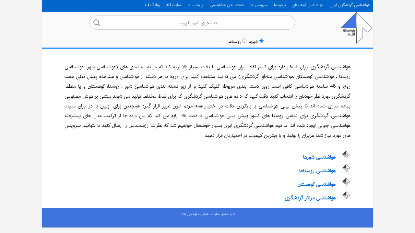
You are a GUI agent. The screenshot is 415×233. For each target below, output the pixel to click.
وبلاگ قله (152, 5)
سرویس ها (258, 5)
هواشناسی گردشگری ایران (350, 5)
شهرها (253, 42)
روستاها (235, 42)
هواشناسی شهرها (319, 157)
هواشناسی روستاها (317, 171)
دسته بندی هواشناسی (227, 5)
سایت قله (173, 5)
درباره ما (280, 5)
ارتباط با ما (195, 5)
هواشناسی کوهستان (307, 5)
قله (194, 214)
